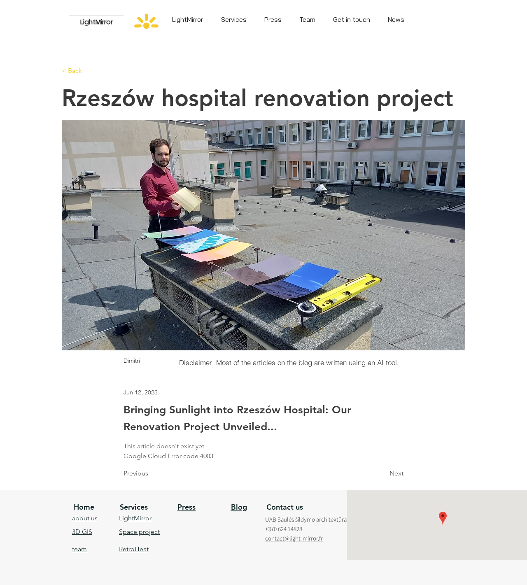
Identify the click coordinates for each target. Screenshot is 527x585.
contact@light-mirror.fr (294, 538)
